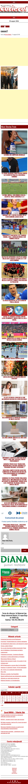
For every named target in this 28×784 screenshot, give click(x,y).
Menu (14, 2)
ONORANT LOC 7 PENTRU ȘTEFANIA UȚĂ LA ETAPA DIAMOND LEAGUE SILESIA (14, 216)
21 (19, 699)
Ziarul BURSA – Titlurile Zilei (14, 712)
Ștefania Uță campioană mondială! (14, 155)
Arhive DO (14, 770)
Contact (14, 771)
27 (15, 700)
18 (6, 699)
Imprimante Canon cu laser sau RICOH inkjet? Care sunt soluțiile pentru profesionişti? (14, 459)
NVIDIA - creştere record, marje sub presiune (12, 719)
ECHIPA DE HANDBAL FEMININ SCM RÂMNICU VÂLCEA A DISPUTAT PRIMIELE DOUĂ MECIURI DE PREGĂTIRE (14, 280)
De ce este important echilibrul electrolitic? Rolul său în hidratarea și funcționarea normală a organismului (14, 504)
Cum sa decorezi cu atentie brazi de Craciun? (14, 378)
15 (22, 697)
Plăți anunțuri (14, 773)
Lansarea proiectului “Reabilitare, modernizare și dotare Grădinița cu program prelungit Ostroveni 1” (14, 465)
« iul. (2, 705)
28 (19, 700)
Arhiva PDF (14, 769)
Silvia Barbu (8, 34)
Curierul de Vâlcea (16, 782)
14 (19, 697)
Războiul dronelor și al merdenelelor (10, 680)
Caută (2, 548)
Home (2, 26)
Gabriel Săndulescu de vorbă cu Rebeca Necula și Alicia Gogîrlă (14, 339)
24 (2, 700)
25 (6, 700)
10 (2, 697)
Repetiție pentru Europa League (14, 358)
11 (6, 697)
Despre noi (14, 768)
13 (15, 697)
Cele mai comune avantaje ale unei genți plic (14, 438)
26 (11, 700)
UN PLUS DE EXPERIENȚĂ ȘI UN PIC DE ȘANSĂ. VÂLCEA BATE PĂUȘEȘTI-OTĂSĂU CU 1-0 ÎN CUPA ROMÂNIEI (14, 258)
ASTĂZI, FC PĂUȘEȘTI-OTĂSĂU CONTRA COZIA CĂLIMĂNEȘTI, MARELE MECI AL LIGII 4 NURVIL (14, 318)
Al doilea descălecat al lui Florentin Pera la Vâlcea (14, 301)
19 (11, 699)
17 (2, 699)
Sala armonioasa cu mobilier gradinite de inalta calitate (14, 418)
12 (11, 697)
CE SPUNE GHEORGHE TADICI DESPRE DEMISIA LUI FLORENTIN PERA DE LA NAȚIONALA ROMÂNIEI (14, 175)
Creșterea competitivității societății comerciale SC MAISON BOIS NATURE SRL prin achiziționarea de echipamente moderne (14, 472)
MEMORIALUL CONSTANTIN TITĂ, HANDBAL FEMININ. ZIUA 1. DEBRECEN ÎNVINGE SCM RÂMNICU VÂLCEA (14, 236)
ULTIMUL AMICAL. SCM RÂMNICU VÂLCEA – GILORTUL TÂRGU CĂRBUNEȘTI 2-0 (14, 196)
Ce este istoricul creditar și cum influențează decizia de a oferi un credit (14, 398)
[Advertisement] (14, 52)
